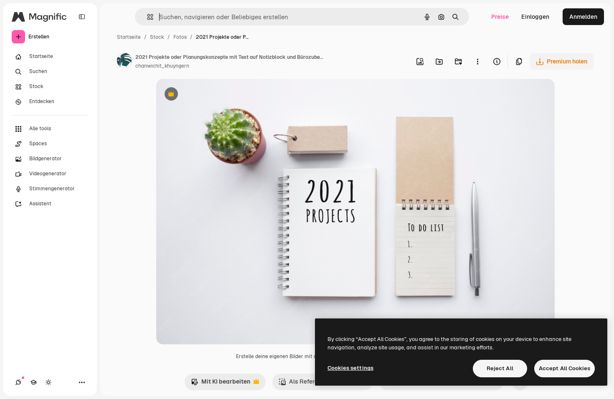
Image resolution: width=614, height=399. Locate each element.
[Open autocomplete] (146, 17)
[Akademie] (33, 382)
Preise (500, 16)
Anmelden (583, 16)
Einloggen (535, 16)
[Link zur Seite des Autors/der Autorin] (124, 62)
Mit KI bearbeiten (220, 384)
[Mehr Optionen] (477, 61)
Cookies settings (350, 367)
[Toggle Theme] (48, 382)
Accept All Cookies (564, 368)
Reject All (500, 368)
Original (209, 95)
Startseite (129, 37)
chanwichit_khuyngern (162, 66)
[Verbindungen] (18, 382)
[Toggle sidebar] (82, 16)
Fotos (180, 37)
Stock (157, 37)
